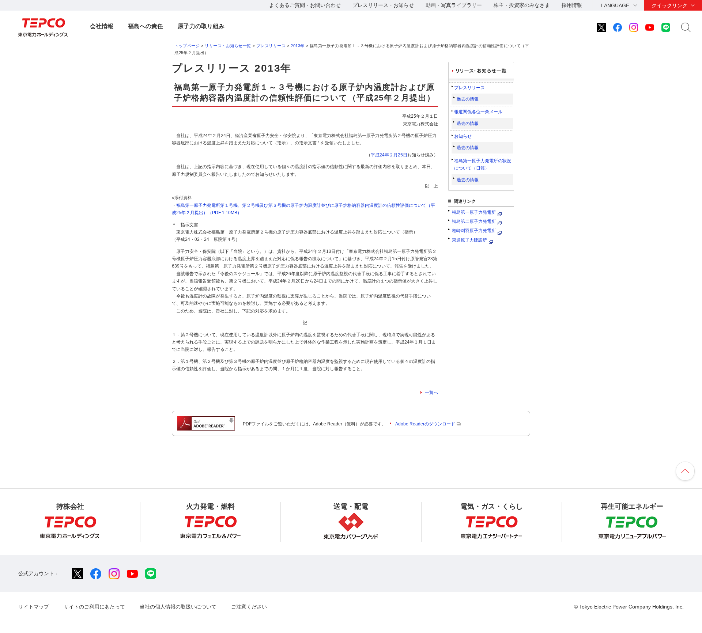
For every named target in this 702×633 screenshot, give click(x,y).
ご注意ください (249, 607)
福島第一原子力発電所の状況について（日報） (482, 164)
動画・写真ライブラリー (454, 5)
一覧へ (431, 392)
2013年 (298, 45)
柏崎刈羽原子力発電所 (474, 230)
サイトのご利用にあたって (94, 607)
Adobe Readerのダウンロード (425, 424)
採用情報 (572, 5)
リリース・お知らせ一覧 (228, 45)
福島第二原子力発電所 (474, 221)
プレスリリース (271, 45)
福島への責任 (145, 26)
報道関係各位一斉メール (478, 111)
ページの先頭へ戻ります (685, 471)
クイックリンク (669, 5)
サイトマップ (33, 607)
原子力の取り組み (201, 26)
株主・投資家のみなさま (522, 5)
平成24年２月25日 (389, 155)
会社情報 (101, 26)
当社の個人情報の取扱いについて (178, 607)
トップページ (187, 45)
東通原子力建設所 (469, 240)
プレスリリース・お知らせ (383, 5)
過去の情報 (468, 99)
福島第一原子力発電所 (474, 212)
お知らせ (463, 136)
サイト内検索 (686, 27)
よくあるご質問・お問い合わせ (305, 5)
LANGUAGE (615, 5)
